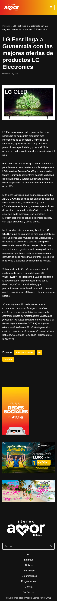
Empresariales (29, 576)
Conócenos (29, 592)
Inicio (28, 554)
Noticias (29, 565)
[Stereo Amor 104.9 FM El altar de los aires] (11, 7)
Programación (28, 581)
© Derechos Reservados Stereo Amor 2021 (28, 597)
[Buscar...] (28, 532)
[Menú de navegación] (51, 7)
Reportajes (29, 570)
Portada (6, 26)
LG (39, 352)
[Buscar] (51, 546)
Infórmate (28, 559)
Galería (28, 586)
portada (8, 359)
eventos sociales (24, 352)
